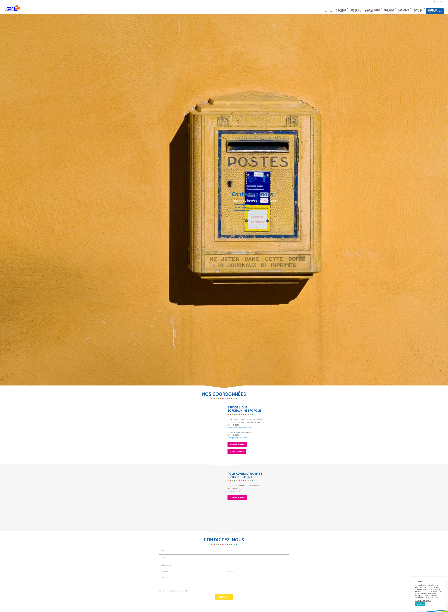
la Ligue (403, 11)
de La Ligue (418, 11)
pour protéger (355, 11)
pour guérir (341, 11)
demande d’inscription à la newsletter (174, 591)
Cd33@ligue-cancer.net (236, 491)
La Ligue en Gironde (435, 11)
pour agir (389, 11)
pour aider (372, 11)
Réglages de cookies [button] (423, 601)
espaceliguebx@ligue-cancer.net (239, 428)
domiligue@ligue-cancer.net (237, 438)
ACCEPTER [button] (420, 604)
